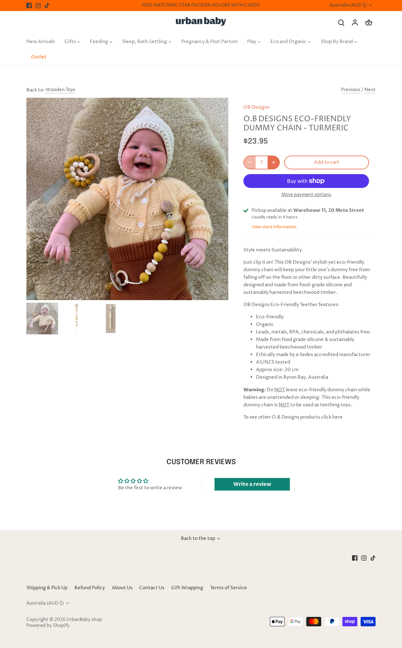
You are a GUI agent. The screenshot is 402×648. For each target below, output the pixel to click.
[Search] (341, 22)
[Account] (355, 22)
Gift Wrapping (187, 588)
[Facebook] (29, 5)
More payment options (306, 194)
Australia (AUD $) (348, 5)
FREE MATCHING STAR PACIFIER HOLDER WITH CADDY (201, 5)
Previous (350, 89)
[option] (127, 199)
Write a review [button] (252, 484)
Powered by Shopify (48, 626)
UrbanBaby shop (84, 620)
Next (370, 89)
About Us (122, 588)
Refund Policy (89, 588)
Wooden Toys (60, 89)
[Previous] (36, 198)
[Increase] (274, 162)
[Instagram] (38, 5)
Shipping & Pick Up (47, 588)
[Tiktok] (47, 5)
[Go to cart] (368, 22)
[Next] (219, 198)
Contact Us (151, 588)
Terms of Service (228, 588)
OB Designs (256, 107)
